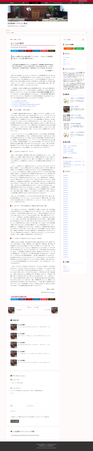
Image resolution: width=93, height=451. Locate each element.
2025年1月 (65, 183)
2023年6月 (65, 205)
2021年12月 (65, 239)
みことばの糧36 (46, 77)
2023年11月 (65, 194)
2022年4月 (65, 231)
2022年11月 (65, 220)
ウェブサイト (13, 411)
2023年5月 (65, 207)
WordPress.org (66, 270)
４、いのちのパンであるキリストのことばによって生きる (23, 105)
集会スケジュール (66, 63)
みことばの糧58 (21, 324)
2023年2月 (65, 214)
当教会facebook (66, 79)
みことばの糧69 (21, 360)
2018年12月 (65, 252)
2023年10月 (65, 196)
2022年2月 (65, 235)
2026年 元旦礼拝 (74, 106)
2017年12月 (65, 256)
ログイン (65, 265)
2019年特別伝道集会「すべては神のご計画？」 (72, 161)
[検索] (86, 1)
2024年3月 (65, 190)
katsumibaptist (51, 292)
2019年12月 (65, 246)
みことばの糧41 (21, 351)
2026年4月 (65, 175)
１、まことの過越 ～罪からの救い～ (19, 100)
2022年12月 (65, 218)
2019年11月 (65, 248)
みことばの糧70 (21, 342)
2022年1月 (65, 237)
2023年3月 (65, 211)
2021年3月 (65, 241)
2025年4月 (65, 181)
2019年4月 (65, 250)
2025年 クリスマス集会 (75, 115)
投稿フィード (66, 267)
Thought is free (53, 447)
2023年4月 (65, 209)
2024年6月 (65, 188)
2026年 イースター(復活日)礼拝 (77, 98)
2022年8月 (65, 226)
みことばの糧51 (21, 333)
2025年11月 (65, 179)
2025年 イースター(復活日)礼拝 (77, 132)
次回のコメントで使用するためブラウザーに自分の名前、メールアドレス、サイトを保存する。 (31, 416)
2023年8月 (65, 201)
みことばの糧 (18, 39)
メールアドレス (30, 405)
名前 (11, 405)
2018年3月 (65, 254)
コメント (12, 393)
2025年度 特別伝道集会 (75, 123)
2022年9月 (65, 224)
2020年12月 (65, 244)
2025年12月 (65, 177)
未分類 (64, 59)
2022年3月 (65, 233)
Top (12, 39)
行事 (64, 61)
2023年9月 (65, 198)
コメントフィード (66, 269)
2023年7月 (65, 203)
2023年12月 (65, 192)
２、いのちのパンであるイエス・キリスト (20, 102)
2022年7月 (65, 229)
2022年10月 (65, 222)
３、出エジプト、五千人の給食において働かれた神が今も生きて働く (26, 104)
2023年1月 (65, 216)
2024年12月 (65, 186)
